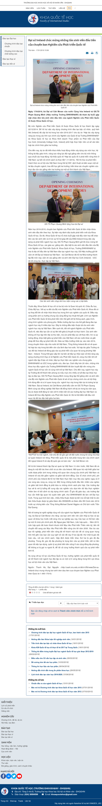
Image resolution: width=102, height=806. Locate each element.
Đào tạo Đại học (9, 38)
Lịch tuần (41, 8)
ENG (69, 8)
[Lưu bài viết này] (97, 52)
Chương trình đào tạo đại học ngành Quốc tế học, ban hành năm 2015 (60, 632)
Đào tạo (5, 728)
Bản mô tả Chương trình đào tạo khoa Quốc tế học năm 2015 (56, 687)
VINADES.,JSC (95, 803)
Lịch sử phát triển (8, 705)
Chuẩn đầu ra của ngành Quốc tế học (46, 683)
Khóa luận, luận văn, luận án (12, 760)
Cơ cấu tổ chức (7, 708)
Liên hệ (62, 8)
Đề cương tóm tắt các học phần (44, 662)
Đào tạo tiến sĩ (9, 63)
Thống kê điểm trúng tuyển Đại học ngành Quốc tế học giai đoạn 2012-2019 (62, 651)
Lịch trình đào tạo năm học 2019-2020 (46, 674)
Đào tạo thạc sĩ (9, 59)
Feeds (20, 801)
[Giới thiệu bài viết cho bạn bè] (87, 52)
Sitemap (13, 801)
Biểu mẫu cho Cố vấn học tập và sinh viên (48, 658)
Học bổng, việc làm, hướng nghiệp (14, 746)
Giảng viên (5, 711)
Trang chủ (4, 801)
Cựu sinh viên (6, 751)
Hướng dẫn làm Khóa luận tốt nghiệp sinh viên (50, 639)
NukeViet (77, 803)
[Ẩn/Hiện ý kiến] (61, 603)
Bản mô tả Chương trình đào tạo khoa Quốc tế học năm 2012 (56, 691)
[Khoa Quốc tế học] (51, 18)
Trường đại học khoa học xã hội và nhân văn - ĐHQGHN (48, 2)
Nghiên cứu (7, 716)
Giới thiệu (6, 702)
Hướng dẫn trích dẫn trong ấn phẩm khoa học (50, 670)
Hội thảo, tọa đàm (8, 722)
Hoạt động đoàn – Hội (9, 748)
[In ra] (92, 52)
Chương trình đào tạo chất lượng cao (14, 52)
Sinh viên (30, 8)
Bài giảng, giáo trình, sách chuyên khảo (16, 766)
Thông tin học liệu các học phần (44, 666)
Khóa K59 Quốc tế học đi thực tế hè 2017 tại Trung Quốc (54, 647)
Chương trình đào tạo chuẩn (14, 45)
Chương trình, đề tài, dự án (11, 720)
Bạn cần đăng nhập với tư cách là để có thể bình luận (62, 612)
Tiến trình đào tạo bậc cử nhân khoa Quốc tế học (51, 643)
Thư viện (52, 8)
